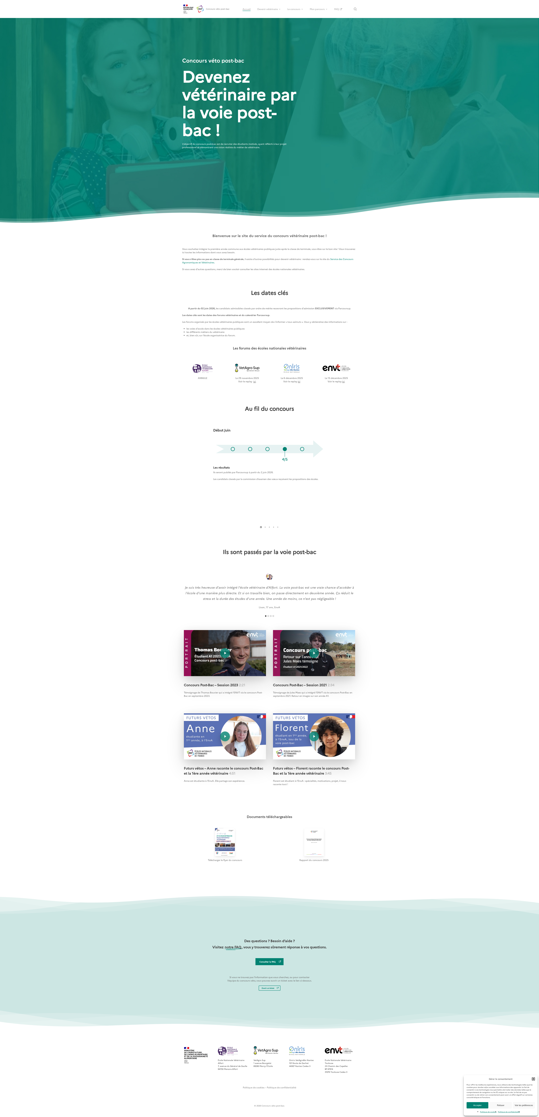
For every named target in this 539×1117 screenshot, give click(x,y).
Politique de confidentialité (509, 1112)
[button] (533, 1079)
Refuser (500, 1105)
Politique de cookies (488, 1112)
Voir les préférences (524, 1105)
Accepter (477, 1105)
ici (254, 381)
